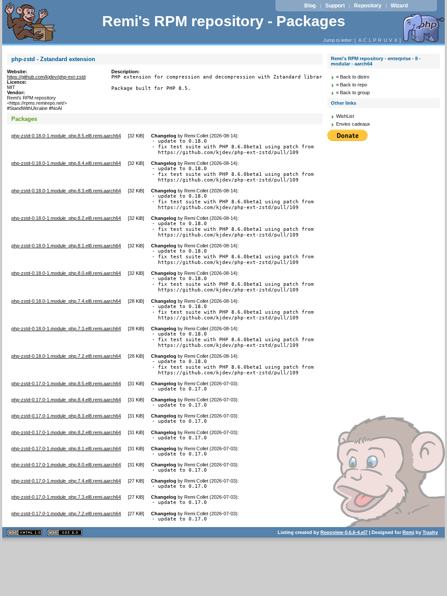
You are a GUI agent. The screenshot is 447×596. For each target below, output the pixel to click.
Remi (408, 532)
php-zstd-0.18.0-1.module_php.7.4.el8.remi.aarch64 (66, 301)
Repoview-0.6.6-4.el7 (344, 532)
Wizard (399, 6)
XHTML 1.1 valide (24, 532)
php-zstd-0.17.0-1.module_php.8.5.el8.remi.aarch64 (66, 383)
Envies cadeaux (353, 124)
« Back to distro (352, 76)
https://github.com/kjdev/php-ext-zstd (46, 76)
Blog (310, 6)
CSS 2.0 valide (64, 532)
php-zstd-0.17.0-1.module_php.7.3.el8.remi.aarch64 (66, 497)
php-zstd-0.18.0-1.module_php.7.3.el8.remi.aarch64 (66, 328)
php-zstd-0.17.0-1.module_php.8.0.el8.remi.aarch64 (66, 464)
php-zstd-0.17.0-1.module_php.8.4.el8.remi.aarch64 (66, 399)
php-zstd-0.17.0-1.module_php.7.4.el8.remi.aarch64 (66, 480)
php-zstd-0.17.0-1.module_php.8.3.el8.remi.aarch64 (66, 415)
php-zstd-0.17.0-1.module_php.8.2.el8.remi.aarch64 (66, 432)
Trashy (430, 532)
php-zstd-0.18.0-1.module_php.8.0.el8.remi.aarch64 (66, 273)
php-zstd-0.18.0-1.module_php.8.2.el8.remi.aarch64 (66, 218)
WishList (345, 116)
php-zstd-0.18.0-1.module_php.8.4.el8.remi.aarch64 (66, 163)
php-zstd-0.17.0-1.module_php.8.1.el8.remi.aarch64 (66, 448)
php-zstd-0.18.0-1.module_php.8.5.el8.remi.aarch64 (66, 135)
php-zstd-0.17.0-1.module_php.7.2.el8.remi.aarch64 (66, 513)
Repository (368, 6)
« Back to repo (351, 84)
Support (335, 6)
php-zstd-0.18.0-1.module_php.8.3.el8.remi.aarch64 (66, 190)
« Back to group (353, 92)
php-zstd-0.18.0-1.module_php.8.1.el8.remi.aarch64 (66, 245)
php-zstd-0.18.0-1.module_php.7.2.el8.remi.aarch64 (66, 356)
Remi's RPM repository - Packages (223, 21)
